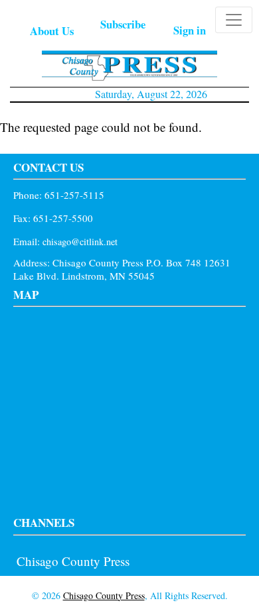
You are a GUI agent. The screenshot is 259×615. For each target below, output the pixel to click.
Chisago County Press (73, 561)
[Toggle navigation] (233, 20)
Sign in (189, 30)
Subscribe (122, 24)
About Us (52, 31)
